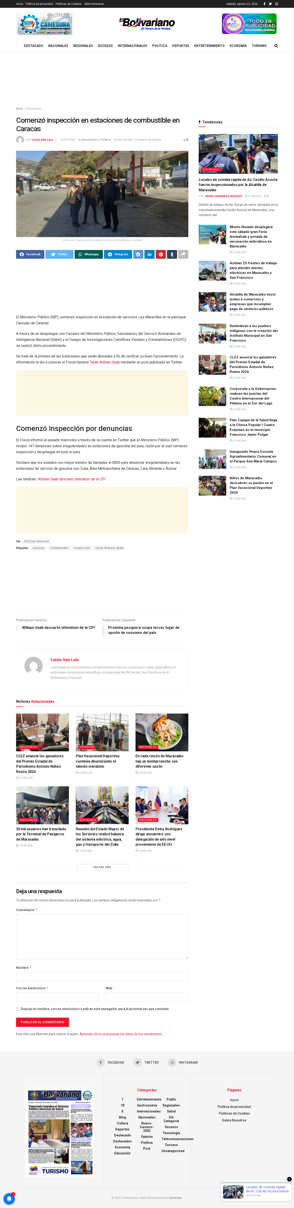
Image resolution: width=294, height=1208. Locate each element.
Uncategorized (172, 1151)
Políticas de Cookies (69, 4)
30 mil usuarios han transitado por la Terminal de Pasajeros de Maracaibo (41, 834)
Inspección (82, 548)
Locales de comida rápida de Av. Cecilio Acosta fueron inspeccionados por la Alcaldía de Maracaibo (238, 184)
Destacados (122, 1141)
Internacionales (132, 46)
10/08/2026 (145, 850)
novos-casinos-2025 (147, 1126)
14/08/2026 (145, 772)
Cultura (122, 1123)
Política (159, 46)
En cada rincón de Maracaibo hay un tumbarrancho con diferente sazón (159, 761)
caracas (39, 548)
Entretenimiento (209, 46)
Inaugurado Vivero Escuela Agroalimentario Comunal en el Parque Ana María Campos (253, 456)
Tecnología (171, 1133)
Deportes (180, 46)
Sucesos (105, 46)
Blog (122, 1117)
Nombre (23, 967)
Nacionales (58, 46)
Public (171, 1099)
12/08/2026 (85, 850)
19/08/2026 (85, 772)
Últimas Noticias (36, 541)
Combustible (59, 548)
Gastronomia (147, 1105)
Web (109, 988)
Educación (122, 1153)
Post (146, 1148)
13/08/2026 (26, 845)
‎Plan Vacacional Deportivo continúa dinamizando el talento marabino (98, 761)
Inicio (19, 4)
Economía (238, 46)
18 (122, 1105)
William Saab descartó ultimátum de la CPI (72, 479)
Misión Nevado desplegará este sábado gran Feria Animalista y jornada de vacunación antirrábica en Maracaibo (251, 236)
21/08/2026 (26, 777)
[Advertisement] (147, 79)
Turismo (259, 46)
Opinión (147, 1136)
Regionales (83, 46)
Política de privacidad (39, 4)
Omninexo (175, 1197)
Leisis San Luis (42, 139)
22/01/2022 (68, 139)
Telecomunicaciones (177, 1139)
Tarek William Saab (105, 362)
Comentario (26, 910)
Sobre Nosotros (94, 4)
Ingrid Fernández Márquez (223, 196)
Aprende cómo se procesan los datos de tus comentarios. (121, 1034)
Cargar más (102, 867)
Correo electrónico (32, 988)
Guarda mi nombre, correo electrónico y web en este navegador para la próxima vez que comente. (95, 1009)
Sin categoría (171, 1119)
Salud (171, 1111)
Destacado (33, 46)
